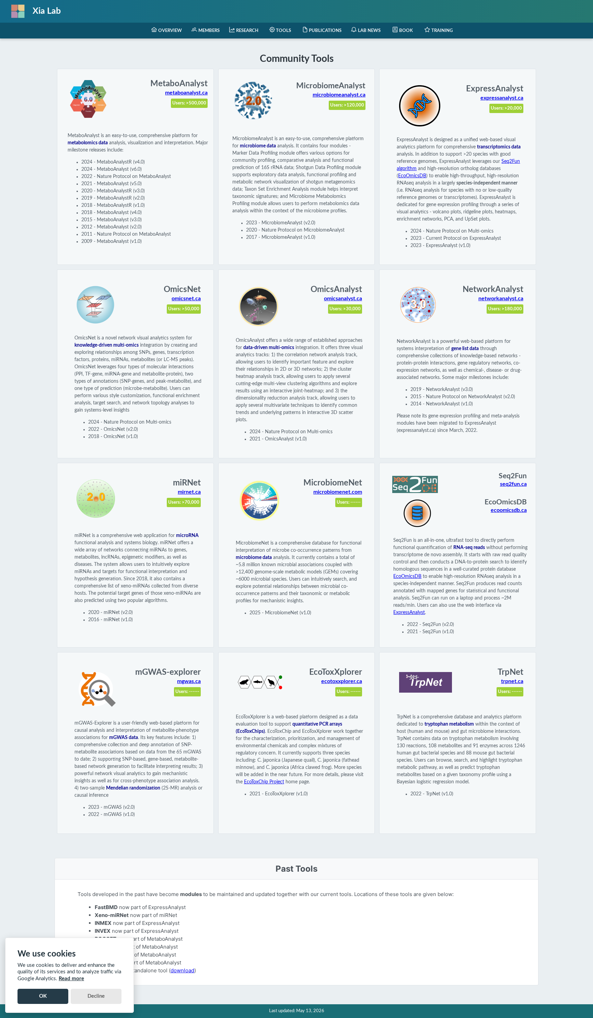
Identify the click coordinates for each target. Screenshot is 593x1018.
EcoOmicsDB (412, 176)
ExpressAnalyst (409, 612)
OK (43, 996)
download (182, 970)
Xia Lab (47, 11)
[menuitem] (167, 30)
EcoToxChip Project (264, 782)
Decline (96, 996)
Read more (71, 978)
